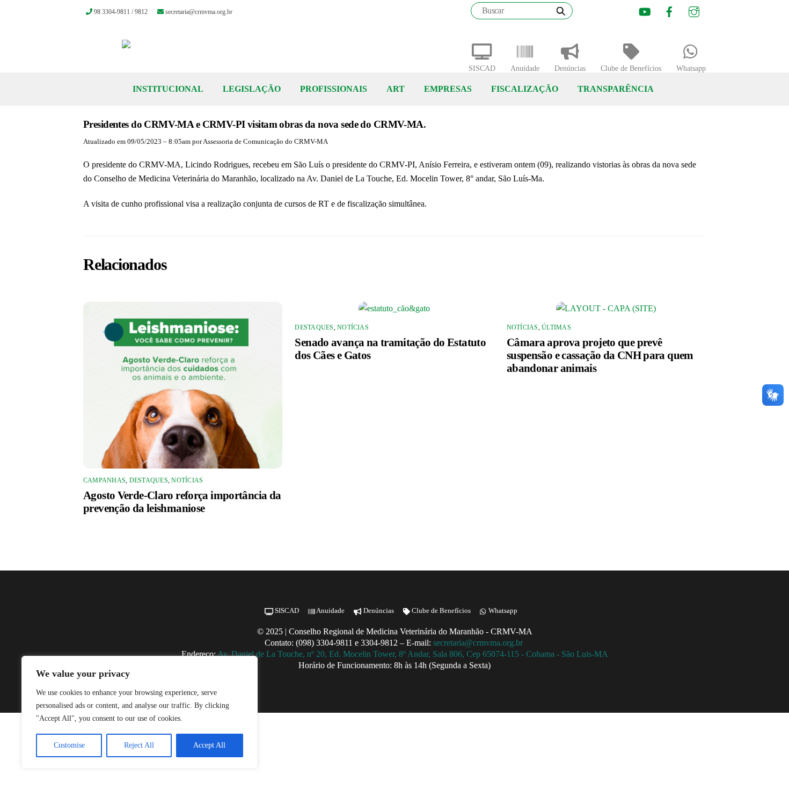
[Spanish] (615, 12)
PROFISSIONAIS (333, 88)
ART (395, 88)
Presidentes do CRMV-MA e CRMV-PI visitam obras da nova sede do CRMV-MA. (254, 124)
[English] (602, 12)
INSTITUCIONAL (168, 88)
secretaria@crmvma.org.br (479, 642)
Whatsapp (691, 68)
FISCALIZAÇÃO (524, 88)
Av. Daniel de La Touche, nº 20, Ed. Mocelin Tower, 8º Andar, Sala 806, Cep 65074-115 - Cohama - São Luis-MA (412, 654)
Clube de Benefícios (631, 68)
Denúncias (570, 68)
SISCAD (482, 68)
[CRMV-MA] (161, 48)
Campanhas (104, 480)
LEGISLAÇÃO (252, 88)
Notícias (187, 480)
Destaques (148, 480)
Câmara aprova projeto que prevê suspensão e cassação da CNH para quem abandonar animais (600, 355)
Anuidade (524, 68)
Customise (69, 745)
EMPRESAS (448, 88)
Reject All (139, 745)
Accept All (209, 745)
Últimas (556, 327)
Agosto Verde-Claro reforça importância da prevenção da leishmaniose (182, 501)
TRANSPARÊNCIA (616, 88)
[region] (139, 712)
